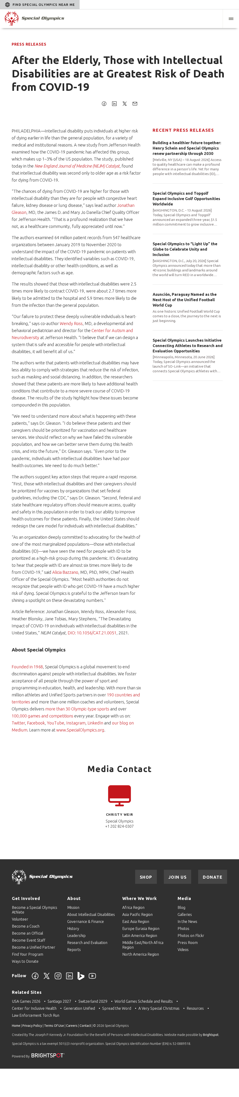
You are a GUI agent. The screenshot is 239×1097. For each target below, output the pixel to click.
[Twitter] (46, 978)
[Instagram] (58, 978)
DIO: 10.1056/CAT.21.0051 (92, 632)
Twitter (18, 722)
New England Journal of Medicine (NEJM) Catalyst (77, 166)
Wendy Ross (71, 323)
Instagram (75, 722)
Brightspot (210, 1035)
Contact (85, 1026)
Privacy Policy (32, 1026)
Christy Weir (119, 814)
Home (16, 1026)
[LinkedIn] (69, 978)
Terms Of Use (54, 1026)
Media (184, 898)
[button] (231, 18)
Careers (71, 1026)
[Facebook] (35, 978)
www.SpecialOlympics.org (80, 730)
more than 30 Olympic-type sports (77, 708)
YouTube (55, 722)
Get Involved (26, 898)
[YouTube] (92, 978)
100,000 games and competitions (42, 715)
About (74, 898)
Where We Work (139, 898)
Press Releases (29, 44)
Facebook (36, 722)
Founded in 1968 (27, 666)
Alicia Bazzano (65, 572)
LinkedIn (96, 722)
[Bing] (81, 978)
